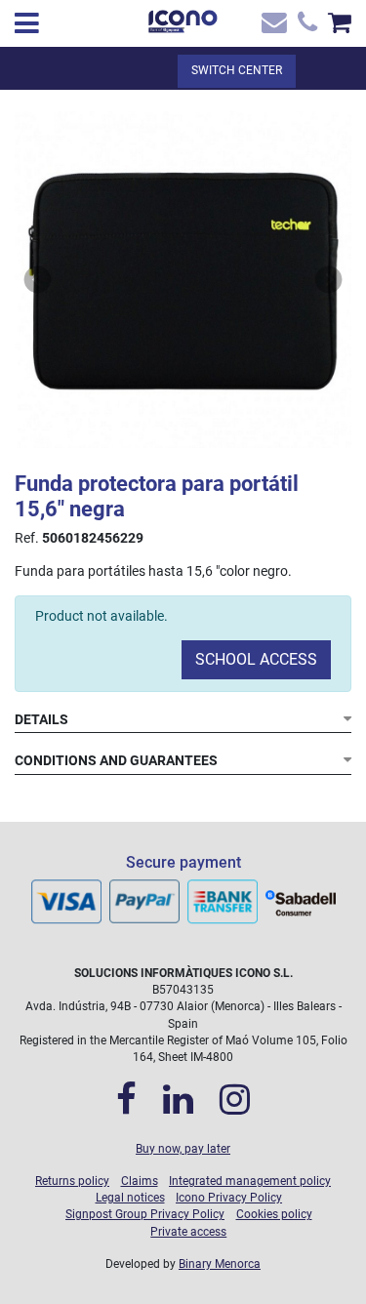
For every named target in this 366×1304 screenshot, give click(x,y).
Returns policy (72, 1181)
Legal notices (130, 1197)
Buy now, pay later (183, 1149)
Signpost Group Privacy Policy (144, 1214)
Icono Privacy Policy (229, 1197)
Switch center (236, 70)
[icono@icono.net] (273, 27)
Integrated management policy (250, 1181)
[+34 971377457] (305, 27)
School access (256, 659)
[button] (38, 279)
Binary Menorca (220, 1264)
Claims (139, 1181)
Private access (188, 1232)
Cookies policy (274, 1214)
